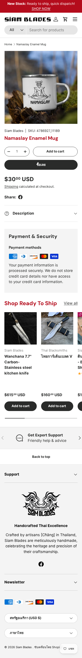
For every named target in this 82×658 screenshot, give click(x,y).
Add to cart (55, 151)
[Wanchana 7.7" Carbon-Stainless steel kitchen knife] (20, 328)
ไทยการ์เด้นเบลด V (56, 356)
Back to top (41, 457)
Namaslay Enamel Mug (31, 44)
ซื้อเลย (41, 165)
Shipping (11, 187)
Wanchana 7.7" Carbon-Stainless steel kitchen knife (18, 364)
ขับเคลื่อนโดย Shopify (48, 647)
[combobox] (41, 30)
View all (71, 303)
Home (8, 44)
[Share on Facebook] (20, 197)
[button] (65, 19)
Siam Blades (13, 131)
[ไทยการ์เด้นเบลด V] (57, 328)
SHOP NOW (41, 9)
